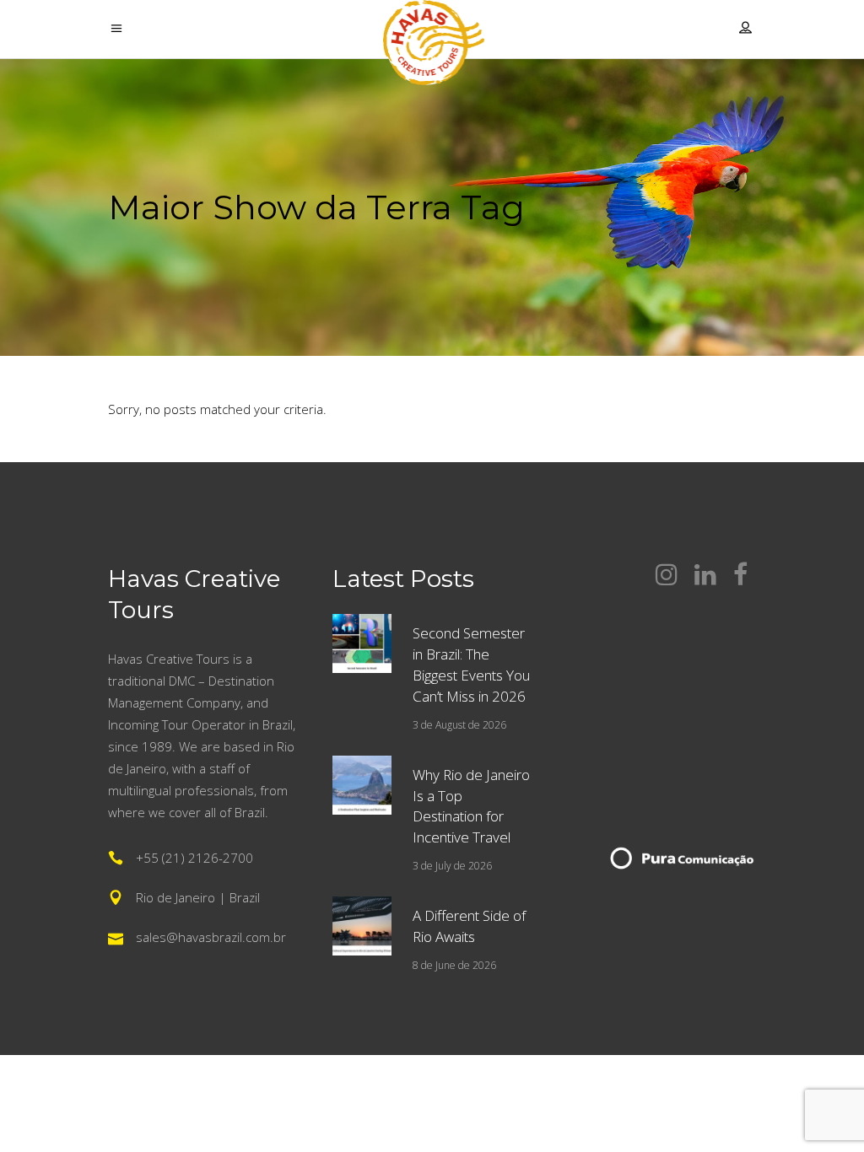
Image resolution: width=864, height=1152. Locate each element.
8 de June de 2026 (454, 965)
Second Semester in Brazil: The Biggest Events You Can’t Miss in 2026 (471, 664)
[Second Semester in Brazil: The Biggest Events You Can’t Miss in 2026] (362, 643)
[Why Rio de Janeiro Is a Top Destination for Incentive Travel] (362, 785)
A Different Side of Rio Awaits (469, 926)
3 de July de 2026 (452, 866)
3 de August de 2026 (459, 725)
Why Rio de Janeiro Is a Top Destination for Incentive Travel (471, 806)
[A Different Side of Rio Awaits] (362, 926)
